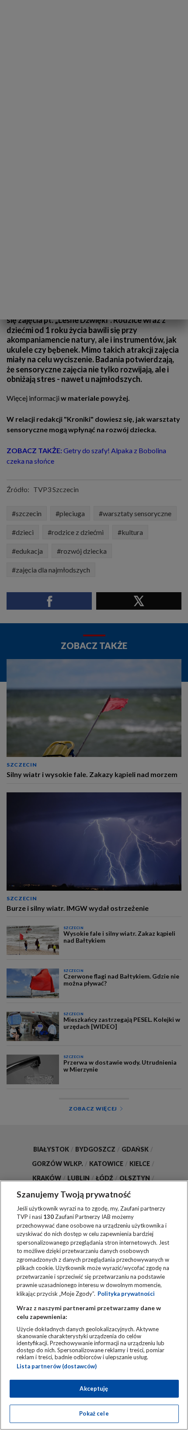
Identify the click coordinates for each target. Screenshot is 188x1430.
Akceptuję (94, 1388)
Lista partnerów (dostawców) (57, 1366)
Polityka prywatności (126, 1293)
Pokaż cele (93, 1413)
